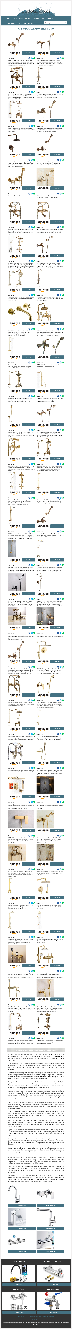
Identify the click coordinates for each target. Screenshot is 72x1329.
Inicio (8, 18)
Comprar (28, 53)
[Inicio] (36, 15)
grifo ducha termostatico (53, 1261)
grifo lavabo (11, 23)
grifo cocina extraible (26, 23)
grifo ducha (51, 18)
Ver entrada (22, 1206)
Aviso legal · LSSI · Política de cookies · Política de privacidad (36, 1316)
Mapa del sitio (36, 1319)
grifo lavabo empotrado (22, 18)
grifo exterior (53, 1289)
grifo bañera (18, 1289)
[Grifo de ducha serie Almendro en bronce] (21, 177)
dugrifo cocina (39, 18)
